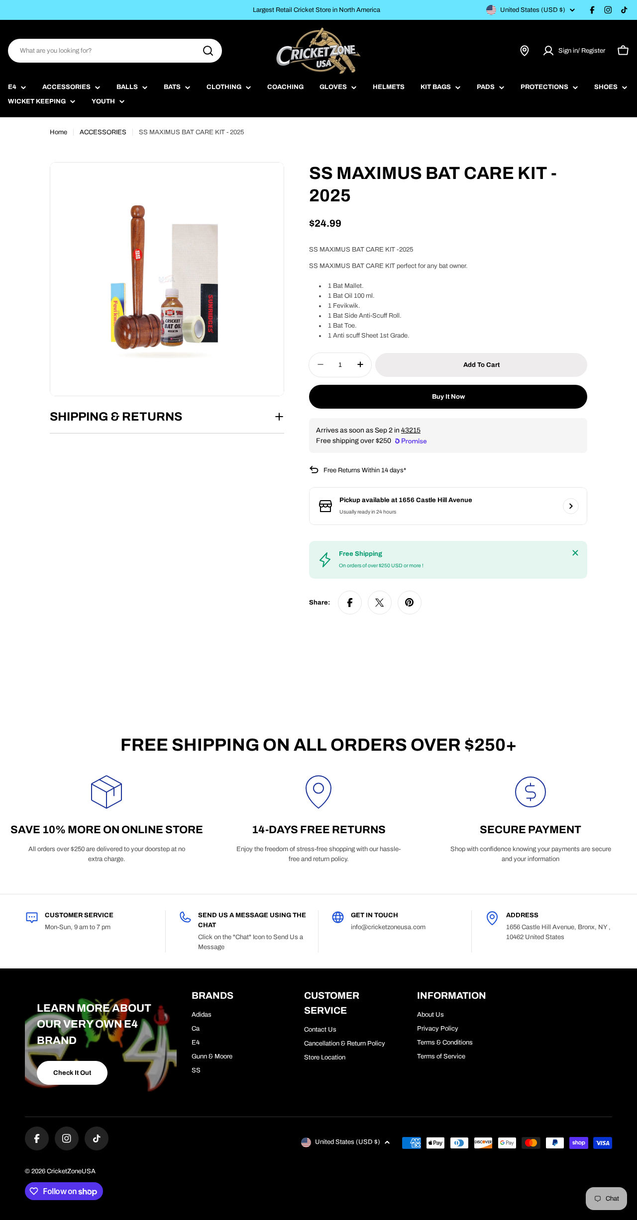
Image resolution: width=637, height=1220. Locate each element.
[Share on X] (380, 602)
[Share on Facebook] (350, 602)
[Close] (575, 552)
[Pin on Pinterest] (410, 602)
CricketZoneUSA (71, 1171)
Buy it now (448, 396)
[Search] (208, 51)
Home (58, 132)
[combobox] (115, 51)
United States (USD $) (532, 9)
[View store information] (571, 506)
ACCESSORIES (103, 132)
